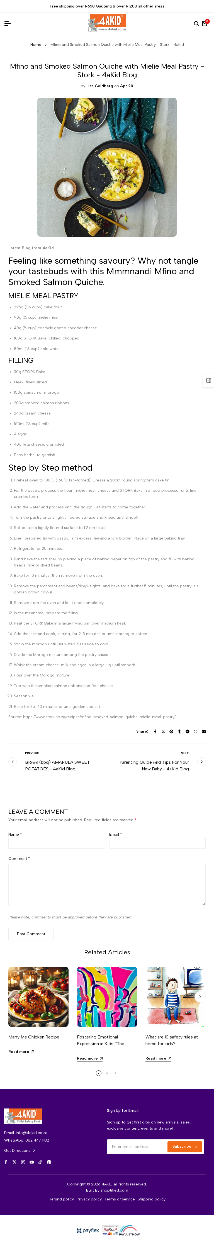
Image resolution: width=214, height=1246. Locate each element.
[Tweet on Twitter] (163, 731)
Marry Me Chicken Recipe (33, 1037)
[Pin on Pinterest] (171, 731)
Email (115, 834)
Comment (19, 858)
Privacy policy (89, 1199)
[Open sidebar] (208, 380)
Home (35, 44)
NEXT (185, 753)
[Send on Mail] (204, 731)
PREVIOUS (32, 753)
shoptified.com (114, 1190)
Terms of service (119, 1199)
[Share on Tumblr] (179, 731)
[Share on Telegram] (187, 731)
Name (15, 834)
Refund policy (61, 1199)
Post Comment (31, 934)
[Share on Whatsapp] (196, 731)
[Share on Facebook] (155, 731)
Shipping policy (152, 1199)
